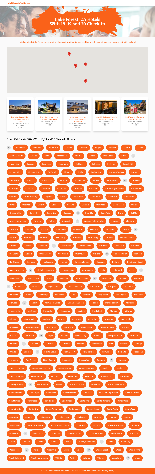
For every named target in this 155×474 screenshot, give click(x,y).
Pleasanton (84, 360)
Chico (62, 196)
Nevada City (80, 335)
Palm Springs (88, 352)
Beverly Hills (128, 164)
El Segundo (61, 229)
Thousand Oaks (74, 433)
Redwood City (37, 376)
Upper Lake (14, 450)
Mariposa (130, 303)
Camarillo (30, 188)
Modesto (46, 319)
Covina (134, 205)
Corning (70, 205)
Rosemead (125, 376)
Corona (85, 205)
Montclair (92, 319)
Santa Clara (123, 401)
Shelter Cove (63, 417)
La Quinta (36, 286)
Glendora (13, 254)
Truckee (26, 441)
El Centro (130, 221)
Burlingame (80, 180)
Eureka (126, 229)
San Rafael (49, 401)
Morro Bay (68, 327)
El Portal (44, 229)
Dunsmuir (66, 221)
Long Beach (103, 294)
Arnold (140, 147)
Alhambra (53, 147)
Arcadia (112, 147)
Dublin (51, 221)
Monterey (13, 327)
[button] (85, 65)
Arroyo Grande (16, 156)
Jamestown (14, 278)
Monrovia (76, 319)
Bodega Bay (96, 172)
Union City (125, 441)
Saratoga (13, 417)
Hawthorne (14, 262)
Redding (105, 368)
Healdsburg (48, 262)
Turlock (54, 441)
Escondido (110, 229)
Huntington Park (16, 270)
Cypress (67, 213)
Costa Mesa (118, 205)
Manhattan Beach (76, 303)
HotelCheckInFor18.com (18, 3)
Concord (55, 205)
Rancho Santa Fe (86, 368)
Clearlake (112, 196)
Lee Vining (43, 294)
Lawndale (13, 294)
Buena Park (47, 180)
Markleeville (14, 311)
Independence (68, 270)
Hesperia (101, 262)
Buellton (30, 180)
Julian (49, 278)
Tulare (40, 441)
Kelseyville (106, 278)
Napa (50, 335)
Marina (94, 303)
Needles (64, 335)
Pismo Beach (49, 360)
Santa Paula (112, 409)
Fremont (13, 245)
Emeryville (77, 229)
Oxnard (27, 352)
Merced (113, 311)
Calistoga (13, 188)
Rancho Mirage (64, 368)
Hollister (115, 262)
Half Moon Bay (120, 254)
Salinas (59, 384)
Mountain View (107, 327)
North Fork (135, 335)
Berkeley (111, 164)
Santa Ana (84, 401)
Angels (98, 147)
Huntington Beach (135, 262)
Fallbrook (28, 237)
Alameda (37, 147)
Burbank (63, 180)
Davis (120, 213)
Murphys (125, 327)
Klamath (138, 278)
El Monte (29, 229)
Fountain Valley (127, 237)
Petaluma (13, 360)
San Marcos (14, 401)
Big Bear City (15, 172)
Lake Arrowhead (75, 286)
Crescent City (15, 213)
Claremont (95, 196)
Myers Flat (29, 335)
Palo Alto (122, 352)
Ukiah (111, 441)
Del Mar (134, 213)
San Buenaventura (116, 384)
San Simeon (67, 401)
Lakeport (112, 286)
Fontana (77, 237)
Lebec (28, 294)
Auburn (78, 156)
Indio (103, 270)
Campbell (61, 188)
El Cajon (114, 221)
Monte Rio (109, 319)
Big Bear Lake (34, 172)
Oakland (66, 343)
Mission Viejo (29, 319)
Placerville (67, 360)
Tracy (12, 441)
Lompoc (86, 294)
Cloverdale (129, 196)
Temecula (55, 433)
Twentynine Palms (86, 441)
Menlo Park (97, 311)
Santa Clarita (15, 409)
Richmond (55, 376)
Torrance (134, 433)
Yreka (137, 458)
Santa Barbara (103, 401)
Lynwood (13, 303)
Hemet (64, 262)
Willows (86, 458)
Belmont (96, 164)
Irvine (131, 270)
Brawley (135, 172)
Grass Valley (44, 254)
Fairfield (12, 237)
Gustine (96, 254)
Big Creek (52, 172)
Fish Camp (60, 237)
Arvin (47, 156)
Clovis (12, 205)
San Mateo (32, 401)
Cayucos (48, 196)
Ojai (111, 343)
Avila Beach (108, 156)
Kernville (122, 278)
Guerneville (80, 254)
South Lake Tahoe (35, 425)
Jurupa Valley (82, 278)
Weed (118, 450)
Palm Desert (69, 352)
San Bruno (95, 384)
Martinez (32, 311)
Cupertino (51, 213)
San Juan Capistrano (108, 392)
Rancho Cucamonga (41, 368)
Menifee (81, 311)
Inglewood (117, 270)
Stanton (96, 425)
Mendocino (65, 311)
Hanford (138, 254)
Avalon (92, 156)
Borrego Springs (116, 172)
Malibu (34, 303)
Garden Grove (85, 245)
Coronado (100, 205)
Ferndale (44, 237)
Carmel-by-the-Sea (114, 188)
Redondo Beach (16, 376)
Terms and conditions (90, 470)
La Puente (19, 286)
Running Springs (16, 384)
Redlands (121, 368)
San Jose (88, 392)
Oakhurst (50, 343)
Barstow (30, 164)
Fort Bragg (93, 237)
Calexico (136, 180)
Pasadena (138, 352)
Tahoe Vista (37, 433)
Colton (41, 205)
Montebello (126, 319)
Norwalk (13, 343)
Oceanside (97, 343)
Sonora (127, 417)
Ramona (122, 360)
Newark (97, 335)
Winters (100, 458)
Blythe (80, 172)
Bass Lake (46, 164)
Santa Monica (93, 409)
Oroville (12, 352)
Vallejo (36, 450)
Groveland (63, 254)
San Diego (34, 392)
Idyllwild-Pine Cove (45, 270)
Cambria (46, 188)
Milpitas (12, 319)
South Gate (14, 425)
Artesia (34, 156)
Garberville (66, 245)
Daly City (89, 213)
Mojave (61, 319)
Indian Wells (87, 270)
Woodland (116, 458)
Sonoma (112, 417)
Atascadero (62, 156)
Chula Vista (78, 196)
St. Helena (80, 425)
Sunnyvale (13, 433)
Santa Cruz (34, 409)
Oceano (80, 343)
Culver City (34, 213)
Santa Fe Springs (53, 409)
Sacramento (42, 384)
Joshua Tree (33, 278)
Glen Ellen (119, 245)
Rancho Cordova (16, 368)
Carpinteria (136, 188)
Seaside (28, 417)
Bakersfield (14, 164)
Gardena (103, 245)
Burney (96, 180)
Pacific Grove (50, 352)
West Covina (134, 450)
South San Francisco (60, 425)
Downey (37, 221)
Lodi (73, 294)
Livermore (59, 294)
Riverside (89, 376)
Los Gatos (138, 294)
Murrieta (13, 335)
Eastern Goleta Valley (94, 221)
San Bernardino (77, 384)
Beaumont (63, 164)
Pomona (101, 360)
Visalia (66, 450)
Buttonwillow (112, 180)
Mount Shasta (87, 327)
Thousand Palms (96, 433)
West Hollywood (16, 458)
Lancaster (128, 286)
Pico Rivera (31, 360)
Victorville (51, 450)
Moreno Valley (32, 327)
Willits (72, 458)
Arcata (126, 147)
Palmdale (106, 352)
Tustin (68, 441)
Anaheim (83, 147)
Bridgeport (14, 180)
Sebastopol (45, 417)
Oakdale (34, 343)
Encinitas (94, 229)
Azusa (123, 156)
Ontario (123, 343)
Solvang (97, 417)
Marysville (47, 311)
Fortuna (109, 237)
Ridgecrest (73, 376)
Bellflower (79, 164)
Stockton (135, 425)
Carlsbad (93, 188)
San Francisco (69, 392)
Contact (74, 470)
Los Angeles (121, 294)
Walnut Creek (102, 450)
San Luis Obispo (132, 392)
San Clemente (15, 392)
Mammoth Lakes (52, 303)
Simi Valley (82, 417)
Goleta (29, 254)
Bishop (67, 172)
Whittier (59, 458)
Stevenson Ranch (115, 425)
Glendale (135, 245)
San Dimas (51, 392)
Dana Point (106, 213)
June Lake (63, 278)
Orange (138, 343)
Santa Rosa (130, 409)
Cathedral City (30, 196)
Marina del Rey (111, 303)
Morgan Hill (51, 327)
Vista (79, 450)
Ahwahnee (20, 147)
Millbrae (128, 311)
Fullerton (43, 245)
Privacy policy (108, 470)
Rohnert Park (107, 376)
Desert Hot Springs (17, 221)
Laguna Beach (54, 286)
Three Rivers (116, 433)
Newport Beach (115, 335)
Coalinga (26, 205)
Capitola (78, 188)
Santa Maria (74, 409)
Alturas (68, 147)
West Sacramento (39, 458)
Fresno (28, 245)
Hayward (31, 262)
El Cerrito (13, 229)
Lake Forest (95, 286)
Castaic (12, 196)
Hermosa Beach (82, 262)
